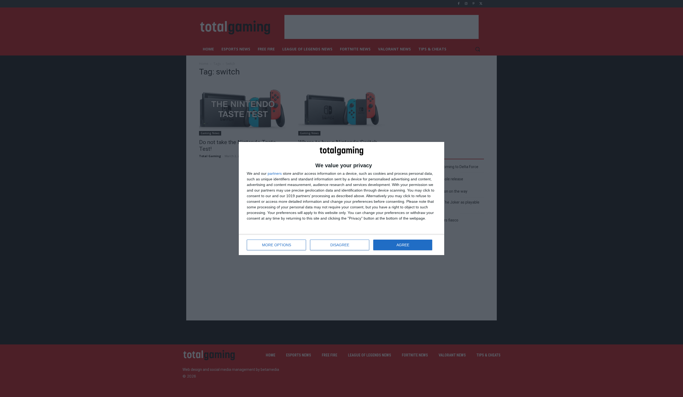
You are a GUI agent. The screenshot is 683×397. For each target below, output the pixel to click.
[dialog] (341, 198)
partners (275, 173)
